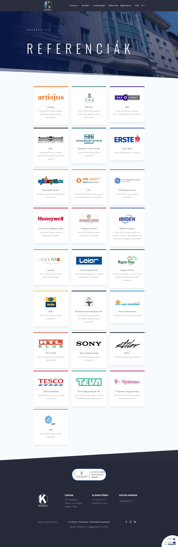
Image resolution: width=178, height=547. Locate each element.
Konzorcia (73, 5)
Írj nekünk (72, 522)
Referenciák (113, 5)
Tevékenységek (99, 5)
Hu (142, 5)
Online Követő (125, 501)
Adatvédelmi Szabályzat (100, 522)
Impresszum (83, 522)
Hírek (137, 5)
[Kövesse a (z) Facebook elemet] (126, 522)
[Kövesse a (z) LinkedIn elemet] (135, 522)
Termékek (85, 5)
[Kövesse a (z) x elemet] (130, 522)
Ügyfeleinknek (125, 5)
